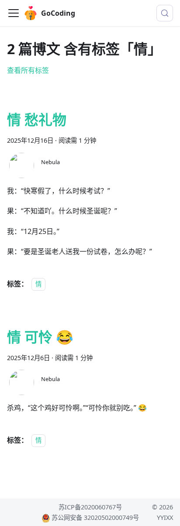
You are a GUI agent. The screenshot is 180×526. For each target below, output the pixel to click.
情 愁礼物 (36, 119)
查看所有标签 (28, 70)
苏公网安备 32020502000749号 (95, 517)
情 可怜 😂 (40, 336)
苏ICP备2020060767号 (90, 507)
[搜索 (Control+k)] (164, 13)
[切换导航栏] (13, 13)
